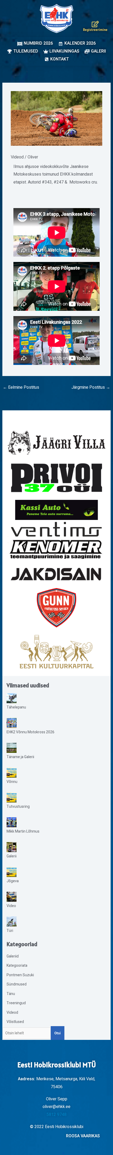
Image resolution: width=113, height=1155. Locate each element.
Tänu (11, 994)
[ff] (57, 540)
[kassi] (57, 510)
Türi (10, 930)
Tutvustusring (18, 806)
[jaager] (57, 442)
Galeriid (13, 956)
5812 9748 (56, 1114)
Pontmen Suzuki (20, 975)
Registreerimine (95, 29)
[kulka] (56, 652)
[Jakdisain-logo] (57, 574)
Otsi (57, 1033)
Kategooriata (17, 965)
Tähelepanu (16, 707)
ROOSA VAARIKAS (83, 1136)
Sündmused (17, 984)
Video (11, 906)
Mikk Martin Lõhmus (23, 831)
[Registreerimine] (95, 24)
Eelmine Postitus (21, 387)
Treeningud (16, 1003)
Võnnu (12, 782)
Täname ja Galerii (20, 757)
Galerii (12, 856)
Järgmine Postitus (90, 387)
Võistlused (15, 1022)
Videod (17, 157)
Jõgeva (13, 881)
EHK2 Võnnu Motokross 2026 (30, 732)
